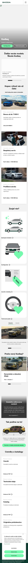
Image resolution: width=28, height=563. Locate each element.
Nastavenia (14, 548)
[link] (14, 466)
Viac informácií (7, 543)
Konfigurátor (7, 46)
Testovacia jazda (20, 46)
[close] (23, 534)
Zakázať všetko (14, 551)
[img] (6, 2)
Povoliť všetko (14, 555)
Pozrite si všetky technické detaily (14, 445)
